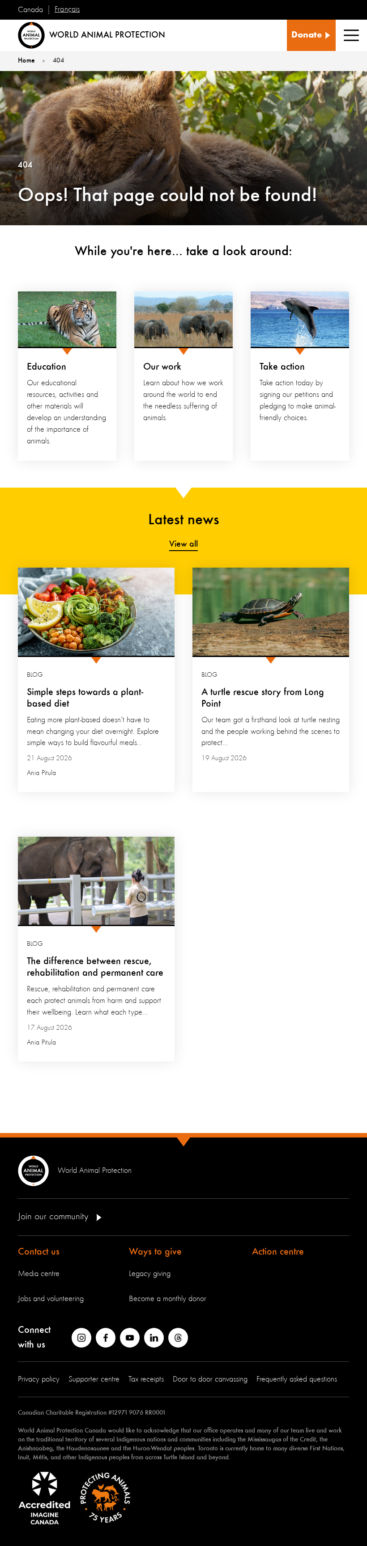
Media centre (39, 1274)
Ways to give (155, 1252)
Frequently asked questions (296, 1379)
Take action (282, 367)
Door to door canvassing (210, 1379)
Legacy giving (150, 1274)
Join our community (54, 1217)
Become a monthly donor (167, 1299)
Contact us (39, 1252)
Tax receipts (146, 1379)
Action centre (278, 1252)
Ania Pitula (41, 773)
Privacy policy (39, 1379)
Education (46, 367)
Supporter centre (93, 1379)
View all (183, 544)
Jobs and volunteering (51, 1299)
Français (67, 9)
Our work (162, 367)
